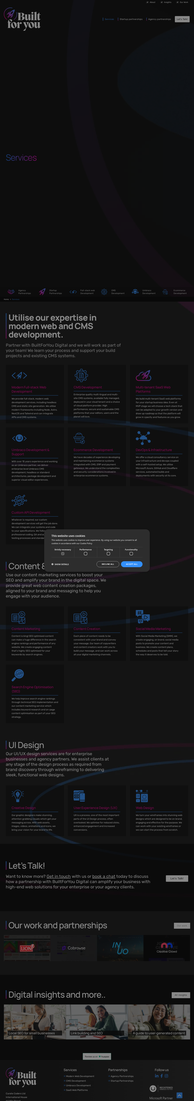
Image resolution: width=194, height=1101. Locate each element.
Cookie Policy (86, 543)
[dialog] (97, 550)
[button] (60, 564)
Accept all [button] (132, 564)
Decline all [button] (108, 564)
